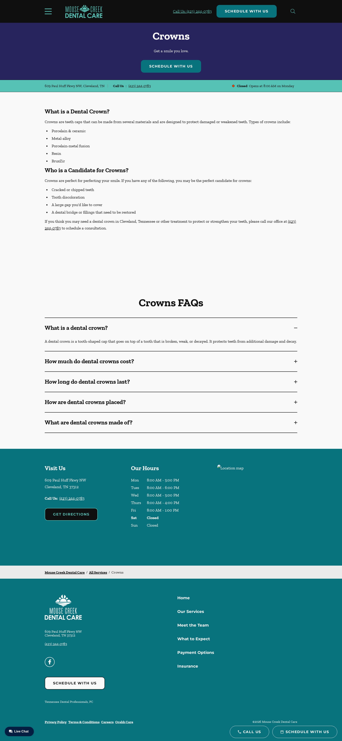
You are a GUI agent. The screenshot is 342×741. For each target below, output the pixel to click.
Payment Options (195, 652)
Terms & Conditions (84, 722)
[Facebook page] (50, 662)
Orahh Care (124, 722)
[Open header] (49, 11)
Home (183, 597)
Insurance (187, 666)
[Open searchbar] (293, 11)
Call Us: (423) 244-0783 (192, 11)
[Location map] (257, 507)
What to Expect (193, 638)
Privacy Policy (56, 722)
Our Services (190, 611)
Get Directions (71, 514)
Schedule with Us (246, 11)
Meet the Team (193, 625)
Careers (107, 722)
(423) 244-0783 (139, 86)
